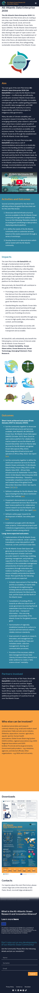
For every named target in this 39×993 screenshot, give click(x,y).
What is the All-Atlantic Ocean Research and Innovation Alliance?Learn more (19, 915)
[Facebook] (13, 990)
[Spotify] (23, 990)
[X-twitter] (16, 990)
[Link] (26, 990)
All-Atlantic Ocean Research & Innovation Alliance (16, 3)
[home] (4, 3)
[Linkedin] (18, 990)
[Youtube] (21, 990)
